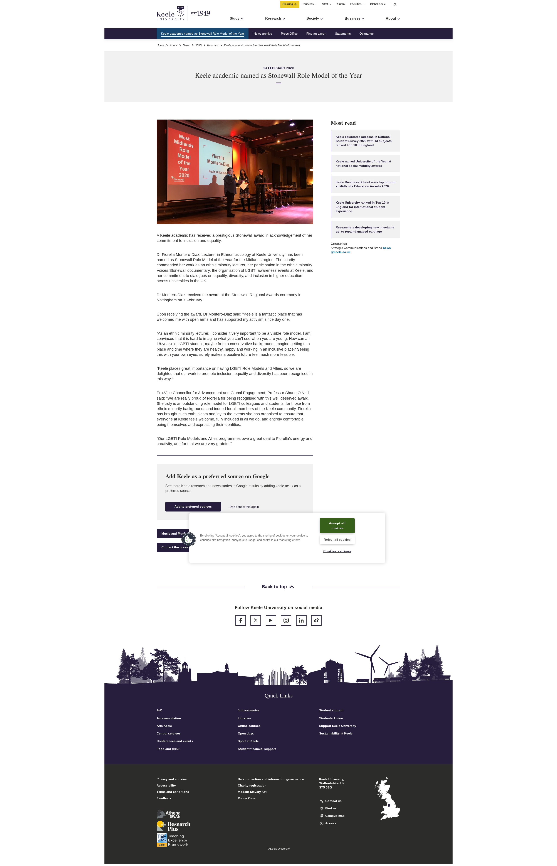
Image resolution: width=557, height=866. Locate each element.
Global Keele (378, 4)
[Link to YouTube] (271, 620)
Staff (325, 4)
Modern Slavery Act (252, 791)
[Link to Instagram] (286, 620)
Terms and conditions (173, 791)
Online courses (249, 726)
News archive (263, 33)
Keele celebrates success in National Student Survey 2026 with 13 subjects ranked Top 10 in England (364, 141)
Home (160, 45)
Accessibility (166, 785)
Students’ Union (331, 718)
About (173, 45)
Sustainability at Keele (335, 733)
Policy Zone (246, 798)
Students (308, 4)
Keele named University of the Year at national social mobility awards (363, 163)
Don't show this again (244, 506)
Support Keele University (337, 726)
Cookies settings (337, 551)
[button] (395, 4)
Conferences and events (175, 741)
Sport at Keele (248, 741)
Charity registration (252, 785)
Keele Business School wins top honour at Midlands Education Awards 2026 (366, 184)
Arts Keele (164, 726)
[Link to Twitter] (255, 620)
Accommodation (169, 718)
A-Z (159, 710)
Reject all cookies (337, 539)
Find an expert (316, 33)
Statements (343, 33)
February (212, 45)
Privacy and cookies (172, 779)
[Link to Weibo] (316, 620)
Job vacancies (248, 710)
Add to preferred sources (193, 506)
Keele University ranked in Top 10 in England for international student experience (362, 207)
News (186, 45)
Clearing (287, 4)
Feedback (164, 798)
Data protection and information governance (271, 779)
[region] (287, 538)
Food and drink (168, 749)
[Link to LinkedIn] (301, 620)
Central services (169, 733)
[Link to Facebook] (240, 620)
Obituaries (366, 33)
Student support (331, 710)
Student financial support (257, 749)
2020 (198, 45)
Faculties (356, 4)
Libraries (244, 718)
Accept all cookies (337, 525)
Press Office (289, 33)
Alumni (341, 4)
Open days (246, 733)
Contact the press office (179, 547)
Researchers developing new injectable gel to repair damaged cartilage (365, 229)
